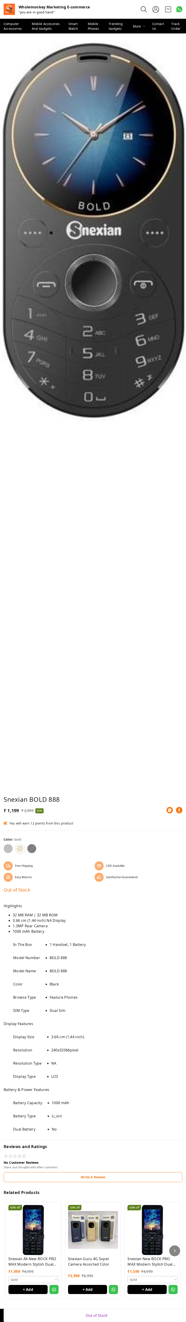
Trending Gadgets (116, 26)
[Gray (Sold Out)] (8, 848)
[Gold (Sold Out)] (20, 849)
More (137, 26)
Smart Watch (73, 26)
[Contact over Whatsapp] (179, 9)
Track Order (176, 26)
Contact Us (158, 26)
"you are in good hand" (37, 12)
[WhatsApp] (169, 810)
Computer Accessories (13, 26)
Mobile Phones (93, 26)
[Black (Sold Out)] (31, 848)
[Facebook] (179, 810)
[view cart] (168, 9)
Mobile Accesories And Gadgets (46, 26)
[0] (168, 9)
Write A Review (93, 1177)
